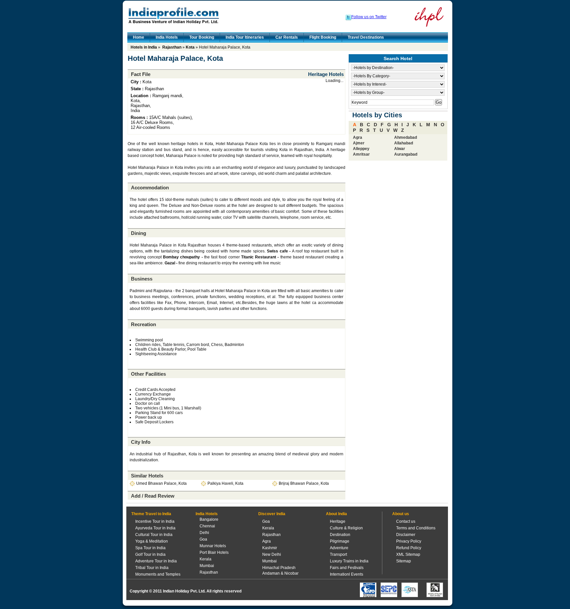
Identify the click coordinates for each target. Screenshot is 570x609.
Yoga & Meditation (151, 541)
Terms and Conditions (415, 528)
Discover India (271, 514)
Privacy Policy (408, 541)
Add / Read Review (152, 496)
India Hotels (167, 37)
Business (141, 279)
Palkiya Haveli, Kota (225, 483)
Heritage (337, 521)
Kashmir (269, 548)
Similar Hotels (147, 475)
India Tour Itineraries (245, 37)
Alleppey (361, 148)
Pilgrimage (339, 541)
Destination (340, 534)
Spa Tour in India (150, 548)
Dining (138, 233)
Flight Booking (322, 37)
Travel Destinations (366, 37)
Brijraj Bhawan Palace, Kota (304, 483)
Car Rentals (286, 37)
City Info (140, 442)
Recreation (143, 324)
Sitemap (403, 561)
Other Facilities (148, 374)
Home (138, 37)
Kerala (205, 559)
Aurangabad (405, 154)
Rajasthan (171, 47)
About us (400, 514)
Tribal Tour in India (152, 567)
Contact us (405, 521)
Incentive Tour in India (154, 521)
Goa (203, 539)
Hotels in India (144, 47)
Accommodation (150, 187)
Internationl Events (346, 574)
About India (336, 514)
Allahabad (403, 143)
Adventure (339, 548)
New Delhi (271, 554)
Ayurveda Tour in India (155, 528)
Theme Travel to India (151, 514)
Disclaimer (405, 534)
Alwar (399, 148)
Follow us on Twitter (369, 17)
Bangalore (209, 519)
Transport (338, 554)
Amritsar (361, 154)
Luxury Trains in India (349, 561)
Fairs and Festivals (347, 567)
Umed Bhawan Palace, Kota (161, 483)
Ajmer (358, 143)
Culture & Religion (346, 528)
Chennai (207, 526)
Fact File (140, 74)
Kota (190, 47)
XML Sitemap (408, 554)
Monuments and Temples (157, 574)
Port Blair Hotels (214, 552)
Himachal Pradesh (279, 567)
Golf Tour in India (150, 554)
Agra (357, 137)
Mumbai (207, 565)
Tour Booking (201, 37)
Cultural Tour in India (154, 534)
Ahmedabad (405, 137)
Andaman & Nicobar (280, 573)
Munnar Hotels (213, 546)
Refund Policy (408, 548)
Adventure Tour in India (156, 561)
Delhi (204, 532)
